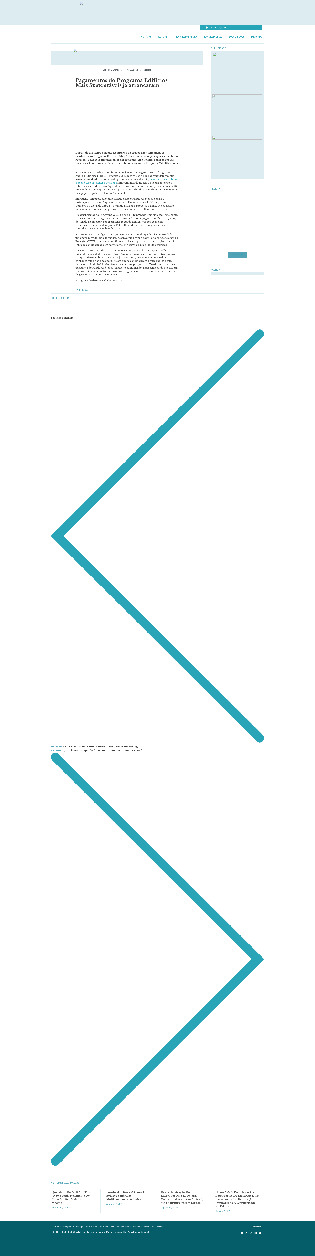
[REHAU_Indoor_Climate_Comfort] (237, 96)
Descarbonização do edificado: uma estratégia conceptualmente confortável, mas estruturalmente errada (182, 1197)
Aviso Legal (78, 1227)
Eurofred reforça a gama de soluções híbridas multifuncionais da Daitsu (126, 1195)
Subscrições (237, 36)
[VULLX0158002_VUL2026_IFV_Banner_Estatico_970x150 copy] (127, 51)
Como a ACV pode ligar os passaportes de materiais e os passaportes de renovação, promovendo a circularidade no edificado (237, 1199)
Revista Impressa (186, 36)
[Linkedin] (220, 27)
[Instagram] (216, 27)
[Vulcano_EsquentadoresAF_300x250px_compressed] (237, 55)
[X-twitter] (211, 27)
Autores (163, 36)
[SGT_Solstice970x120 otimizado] (157, 4)
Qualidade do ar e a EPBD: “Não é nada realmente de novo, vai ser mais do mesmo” (71, 1197)
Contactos (103, 1227)
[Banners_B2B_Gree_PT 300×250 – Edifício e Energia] (237, 138)
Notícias (146, 36)
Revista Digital (212, 36)
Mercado (256, 36)
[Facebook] (206, 27)
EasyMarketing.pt (138, 1232)
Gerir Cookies (157, 1227)
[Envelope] (225, 27)
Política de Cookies (140, 1227)
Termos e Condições (61, 1227)
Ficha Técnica (91, 1227)
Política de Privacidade (120, 1227)
